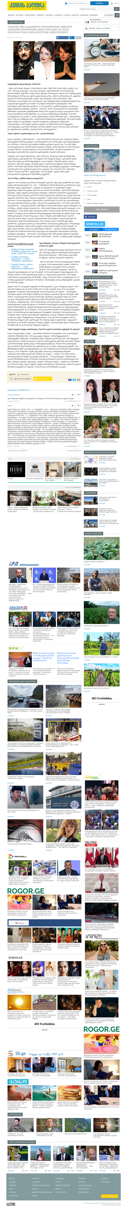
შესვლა (116, 3)
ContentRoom (73, 487)
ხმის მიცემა (102, 209)
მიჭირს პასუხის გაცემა (95, 203)
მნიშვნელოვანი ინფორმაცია (100, 452)
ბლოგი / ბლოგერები (99, 22)
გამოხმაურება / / (74, 401)
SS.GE (10, 459)
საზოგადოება (16, 22)
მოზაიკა (89, 341)
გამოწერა (99, 3)
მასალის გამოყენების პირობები (112, 1205)
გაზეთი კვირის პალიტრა (99, 28)
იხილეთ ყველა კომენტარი (17, 450)
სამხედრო (90, 493)
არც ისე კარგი (92, 191)
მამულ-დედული (93, 534)
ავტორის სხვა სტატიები (22, 379)
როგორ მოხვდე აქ (75, 459)
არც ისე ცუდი (92, 195)
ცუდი (89, 199)
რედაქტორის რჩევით (96, 35)
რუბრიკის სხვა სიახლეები (22, 681)
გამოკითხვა (91, 146)
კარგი (89, 187)
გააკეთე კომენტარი (74, 450)
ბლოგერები (15, 1114)
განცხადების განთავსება (77, 3)
